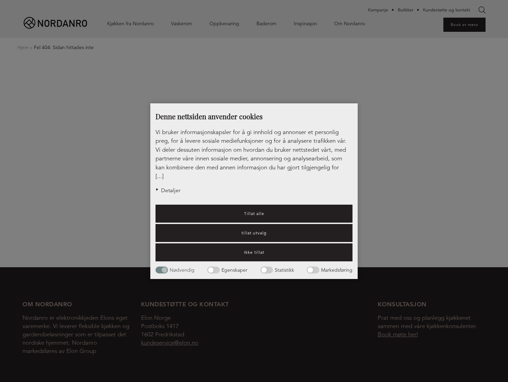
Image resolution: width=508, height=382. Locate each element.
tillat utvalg (254, 232)
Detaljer (170, 190)
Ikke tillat (254, 252)
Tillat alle (254, 213)
